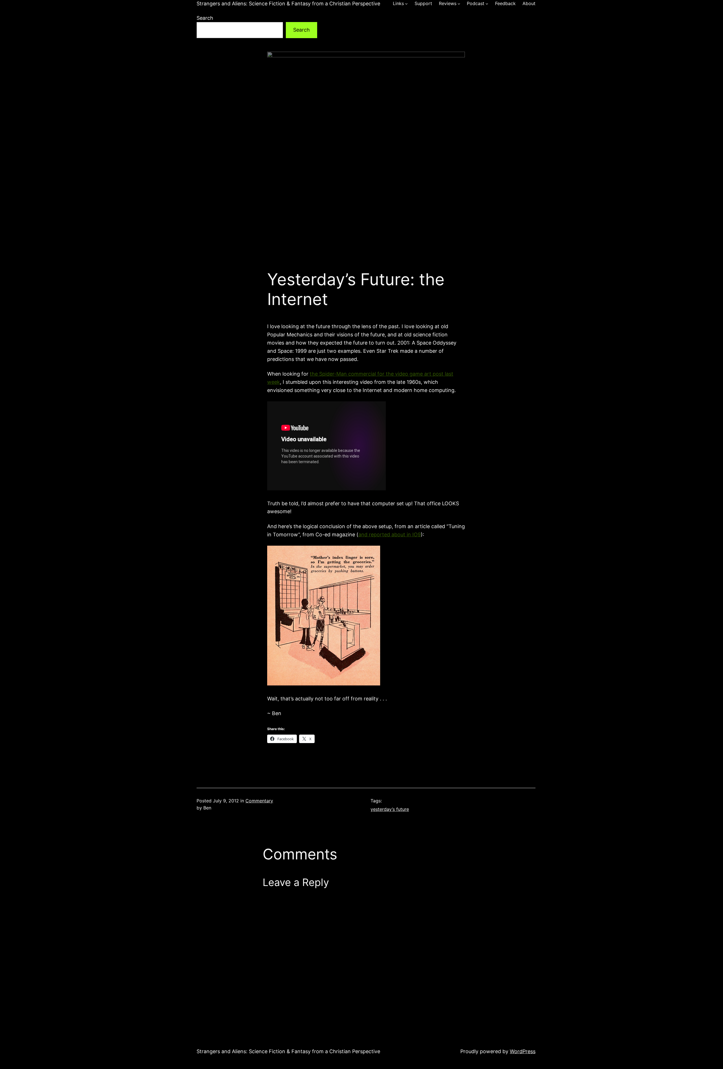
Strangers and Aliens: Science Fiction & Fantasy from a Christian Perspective (288, 3)
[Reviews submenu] (459, 3)
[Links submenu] (406, 3)
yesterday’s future (390, 809)
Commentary (259, 801)
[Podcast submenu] (486, 3)
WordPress (522, 1051)
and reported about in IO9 (389, 534)
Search (205, 18)
